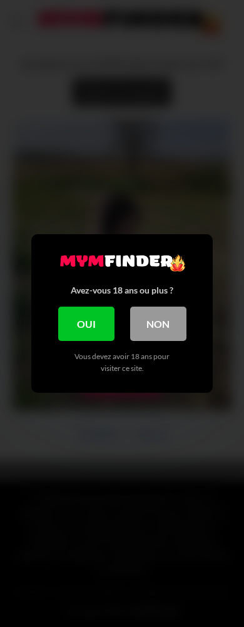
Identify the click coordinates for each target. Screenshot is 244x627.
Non (158, 324)
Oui (86, 324)
